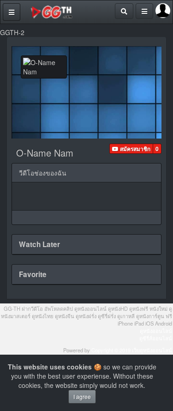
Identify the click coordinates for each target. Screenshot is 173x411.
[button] (131, 149)
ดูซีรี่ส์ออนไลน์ (155, 338)
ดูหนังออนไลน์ (156, 330)
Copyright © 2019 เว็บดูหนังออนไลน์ (131, 350)
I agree (82, 396)
